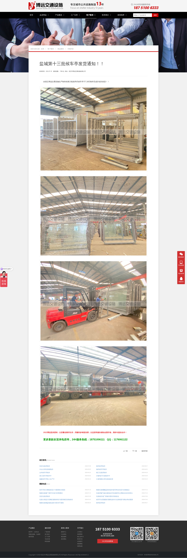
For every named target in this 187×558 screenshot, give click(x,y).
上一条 (125, 451)
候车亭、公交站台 (34, 532)
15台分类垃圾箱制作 (46, 469)
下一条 (134, 451)
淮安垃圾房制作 (44, 466)
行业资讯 (63, 534)
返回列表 (145, 451)
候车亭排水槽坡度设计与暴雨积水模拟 (52, 490)
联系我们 (105, 15)
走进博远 (43, 15)
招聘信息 (79, 546)
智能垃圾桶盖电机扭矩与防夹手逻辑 (51, 503)
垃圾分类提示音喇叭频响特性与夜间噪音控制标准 (56, 499)
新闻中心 (63, 532)
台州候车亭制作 (44, 472)
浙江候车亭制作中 (45, 476)
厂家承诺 (47, 532)
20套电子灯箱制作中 (103, 476)
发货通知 (63, 539)
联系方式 (79, 539)
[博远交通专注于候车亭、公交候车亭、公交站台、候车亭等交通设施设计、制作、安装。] (46, 6)
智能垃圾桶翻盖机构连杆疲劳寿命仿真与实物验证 (113, 490)
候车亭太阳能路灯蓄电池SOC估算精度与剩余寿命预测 (114, 499)
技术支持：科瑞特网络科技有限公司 (148, 555)
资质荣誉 (79, 534)
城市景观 (31, 536)
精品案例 (61, 49)
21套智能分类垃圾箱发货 (104, 479)
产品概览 (58, 15)
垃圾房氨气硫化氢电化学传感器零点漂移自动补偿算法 (114, 493)
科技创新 (47, 541)
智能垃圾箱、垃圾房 (34, 534)
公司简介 (79, 532)
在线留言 (79, 541)
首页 (31, 15)
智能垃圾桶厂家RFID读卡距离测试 (51, 493)
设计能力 (47, 534)
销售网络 (79, 543)
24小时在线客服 (107, 541)
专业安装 (47, 539)
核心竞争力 (80, 536)
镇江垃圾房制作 (101, 472)
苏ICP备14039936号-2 (82, 555)
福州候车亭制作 (101, 469)
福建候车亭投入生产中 (47, 479)
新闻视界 (121, 15)
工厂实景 (74, 15)
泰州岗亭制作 (100, 466)
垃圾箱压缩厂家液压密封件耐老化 (107, 496)
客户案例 (89, 15)
